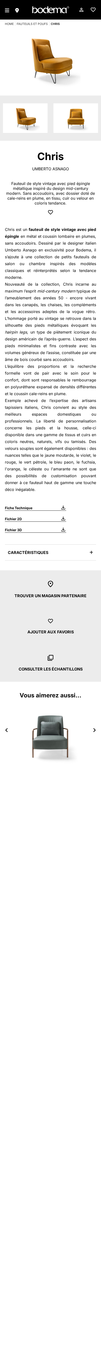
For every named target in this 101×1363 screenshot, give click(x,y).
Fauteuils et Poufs (32, 24)
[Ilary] (50, 735)
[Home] (50, 9)
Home (9, 24)
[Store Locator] (17, 10)
